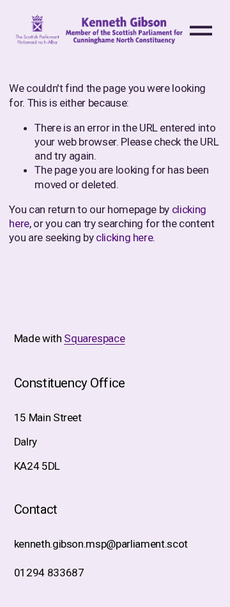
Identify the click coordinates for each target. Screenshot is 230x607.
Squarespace (94, 338)
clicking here (124, 237)
